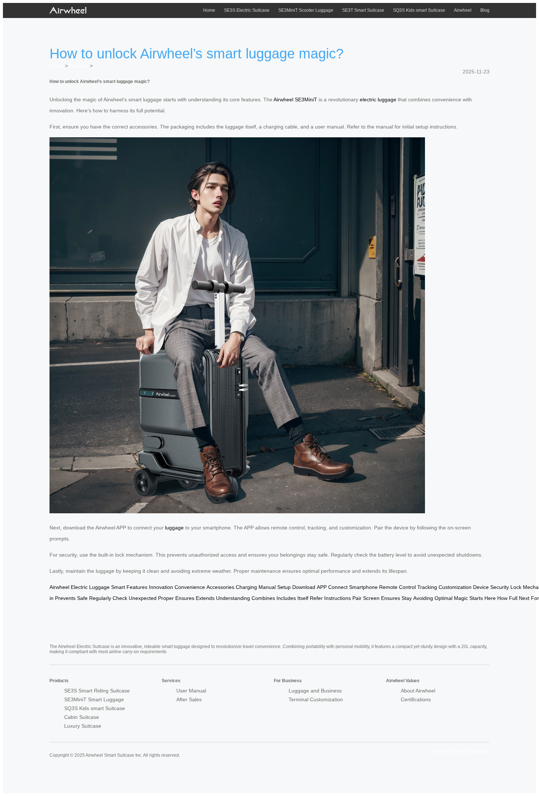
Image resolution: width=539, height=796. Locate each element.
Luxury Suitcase (82, 726)
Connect (338, 587)
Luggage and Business (315, 691)
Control (407, 587)
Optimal (443, 598)
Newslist (78, 66)
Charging (246, 587)
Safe (82, 598)
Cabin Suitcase (81, 717)
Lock (515, 587)
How (502, 598)
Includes (286, 598)
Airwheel (463, 10)
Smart (118, 587)
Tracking (427, 587)
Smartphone (363, 587)
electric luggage (378, 99)
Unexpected (143, 598)
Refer (316, 598)
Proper (166, 598)
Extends (205, 598)
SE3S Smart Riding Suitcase (97, 691)
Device (481, 587)
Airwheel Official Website (460, 751)
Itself (302, 598)
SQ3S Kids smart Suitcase (419, 10)
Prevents (65, 598)
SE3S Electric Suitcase (247, 10)
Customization (455, 587)
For (535, 598)
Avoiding (423, 598)
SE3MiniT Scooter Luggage (305, 10)
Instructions (337, 598)
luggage (174, 528)
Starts (476, 598)
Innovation (161, 587)
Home (209, 10)
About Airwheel (418, 691)
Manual (267, 587)
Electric (79, 587)
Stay (407, 598)
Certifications (416, 699)
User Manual (191, 691)
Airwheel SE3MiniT (295, 99)
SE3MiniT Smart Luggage (94, 699)
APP (322, 587)
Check (120, 598)
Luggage (99, 587)
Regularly (100, 598)
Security (499, 587)
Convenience (190, 587)
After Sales (189, 699)
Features (136, 587)
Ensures (184, 598)
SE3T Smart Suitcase (363, 10)
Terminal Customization (316, 699)
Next (524, 598)
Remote (388, 587)
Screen (371, 598)
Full (513, 598)
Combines (263, 598)
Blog (484, 10)
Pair (357, 598)
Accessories (220, 587)
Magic (461, 598)
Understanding (233, 598)
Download (303, 587)
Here (490, 598)
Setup (284, 587)
